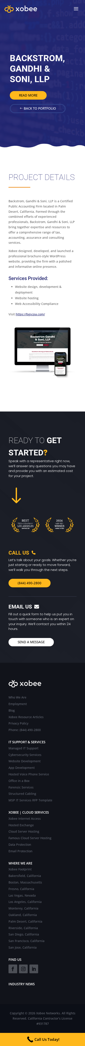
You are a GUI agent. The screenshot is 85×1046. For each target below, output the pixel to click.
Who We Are (17, 697)
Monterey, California (23, 908)
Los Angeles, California (25, 902)
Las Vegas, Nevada (22, 895)
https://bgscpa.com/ (30, 314)
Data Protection (19, 845)
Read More (28, 95)
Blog (11, 710)
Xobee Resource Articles (26, 717)
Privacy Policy (18, 723)
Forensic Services (21, 787)
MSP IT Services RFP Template (30, 800)
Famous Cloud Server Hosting (29, 838)
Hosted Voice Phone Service (28, 774)
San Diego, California (23, 934)
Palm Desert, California (25, 921)
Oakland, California (22, 915)
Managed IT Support (23, 748)
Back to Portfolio (40, 108)
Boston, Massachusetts (25, 882)
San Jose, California (22, 947)
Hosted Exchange (21, 825)
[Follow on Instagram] (23, 969)
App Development (21, 768)
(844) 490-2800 (29, 583)
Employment (17, 704)
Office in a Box (19, 781)
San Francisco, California (26, 941)
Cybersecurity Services (24, 755)
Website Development (24, 761)
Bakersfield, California (24, 876)
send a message (31, 642)
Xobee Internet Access (24, 819)
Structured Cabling (22, 794)
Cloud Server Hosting (23, 831)
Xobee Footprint (20, 869)
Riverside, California (23, 928)
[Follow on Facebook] (12, 969)
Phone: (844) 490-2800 (24, 730)
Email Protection (20, 851)
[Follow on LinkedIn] (33, 969)
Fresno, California (21, 889)
